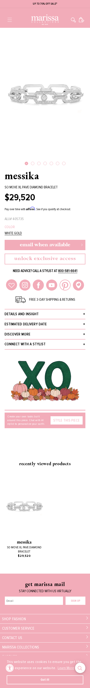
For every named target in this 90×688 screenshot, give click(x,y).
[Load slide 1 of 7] (26, 163)
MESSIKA (22, 175)
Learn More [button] (66, 668)
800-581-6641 (67, 271)
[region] (45, 4)
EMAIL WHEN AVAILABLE (45, 245)
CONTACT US (12, 637)
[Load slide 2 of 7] (33, 163)
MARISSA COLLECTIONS (20, 647)
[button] (10, 20)
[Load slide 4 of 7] (45, 163)
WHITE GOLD (13, 233)
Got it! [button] (45, 680)
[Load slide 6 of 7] (57, 163)
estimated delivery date (26, 324)
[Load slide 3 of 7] (39, 163)
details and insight (22, 314)
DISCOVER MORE (17, 334)
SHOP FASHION (14, 618)
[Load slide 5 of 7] (51, 163)
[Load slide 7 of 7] (64, 163)
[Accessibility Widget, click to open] (10, 668)
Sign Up (75, 601)
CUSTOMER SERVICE (18, 628)
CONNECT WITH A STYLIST (25, 344)
